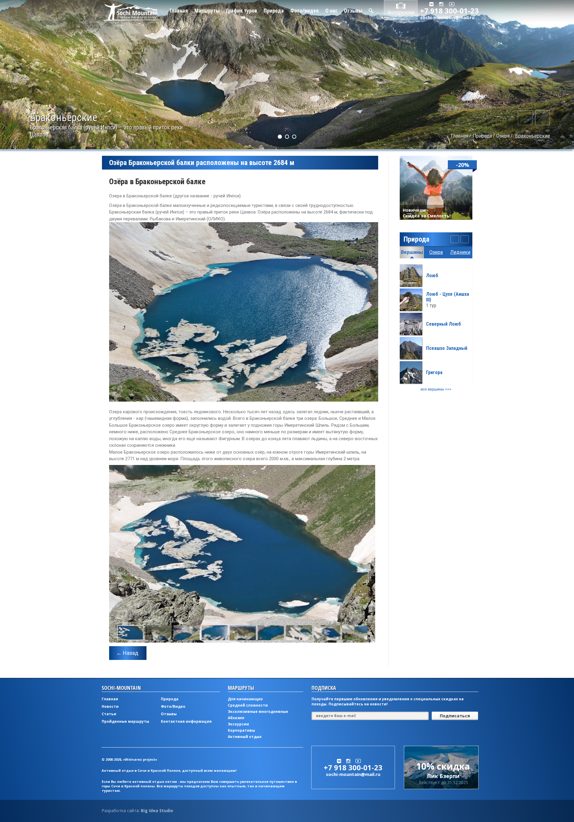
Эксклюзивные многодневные (258, 711)
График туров (241, 10)
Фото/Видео (173, 706)
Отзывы (353, 10)
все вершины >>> (436, 389)
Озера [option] (436, 252)
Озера (503, 136)
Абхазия (236, 717)
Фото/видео (304, 10)
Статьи (109, 713)
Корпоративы (241, 730)
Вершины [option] (412, 252)
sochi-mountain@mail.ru (447, 17)
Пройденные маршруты (125, 721)
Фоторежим (400, 12)
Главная (179, 10)
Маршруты (206, 10)
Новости (110, 706)
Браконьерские (532, 136)
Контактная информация (186, 721)
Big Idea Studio (157, 810)
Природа (274, 10)
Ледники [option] (460, 252)
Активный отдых (245, 736)
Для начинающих (245, 698)
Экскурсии (238, 724)
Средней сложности (248, 705)
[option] (436, 328)
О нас (331, 10)
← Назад (127, 653)
